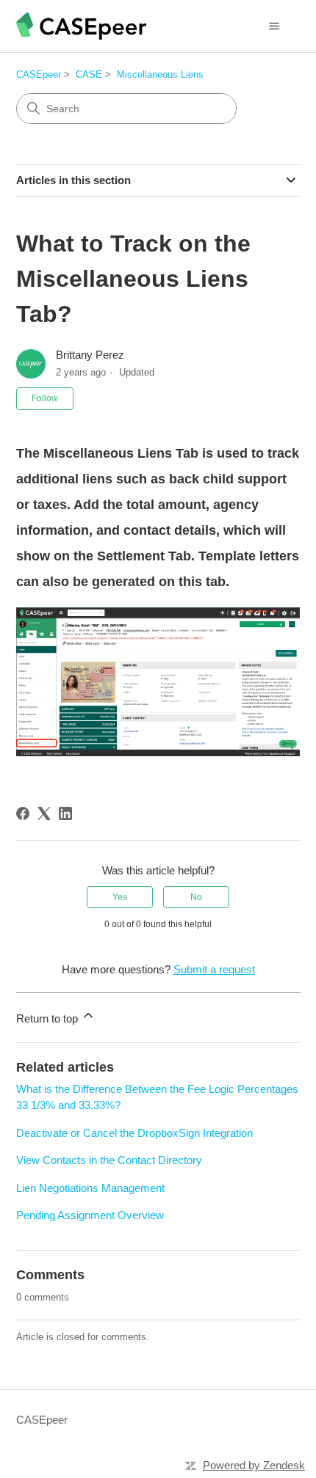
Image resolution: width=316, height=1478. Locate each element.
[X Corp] (44, 813)
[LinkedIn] (65, 813)
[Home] (81, 26)
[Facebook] (22, 813)
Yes (119, 897)
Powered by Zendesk (254, 1465)
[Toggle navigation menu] (274, 26)
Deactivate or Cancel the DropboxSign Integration (134, 1133)
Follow (45, 398)
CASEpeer (38, 74)
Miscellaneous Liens (160, 74)
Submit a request (214, 969)
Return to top (48, 1018)
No (196, 897)
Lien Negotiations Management (90, 1188)
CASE (89, 74)
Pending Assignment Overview (90, 1215)
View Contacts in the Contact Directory (109, 1160)
